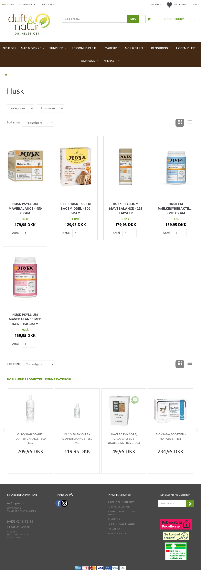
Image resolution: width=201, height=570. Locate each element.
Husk (25, 219)
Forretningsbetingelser (121, 524)
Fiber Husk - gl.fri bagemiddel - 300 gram (75, 208)
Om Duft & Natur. (27, 5)
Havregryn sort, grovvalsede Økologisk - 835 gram (124, 438)
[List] (189, 123)
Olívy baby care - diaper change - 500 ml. (31, 438)
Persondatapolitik (118, 533)
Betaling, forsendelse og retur (122, 513)
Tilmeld (190, 503)
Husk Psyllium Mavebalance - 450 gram (25, 208)
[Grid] (179, 123)
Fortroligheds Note (119, 507)
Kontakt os (8, 5)
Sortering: (13, 122)
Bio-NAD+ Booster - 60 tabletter (171, 436)
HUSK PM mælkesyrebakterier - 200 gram (176, 208)
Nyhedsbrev (114, 529)
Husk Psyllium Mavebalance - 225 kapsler (125, 208)
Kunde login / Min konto (121, 502)
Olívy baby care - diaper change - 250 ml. (77, 438)
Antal (16, 232)
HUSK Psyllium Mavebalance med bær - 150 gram (25, 319)
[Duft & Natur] (29, 24)
